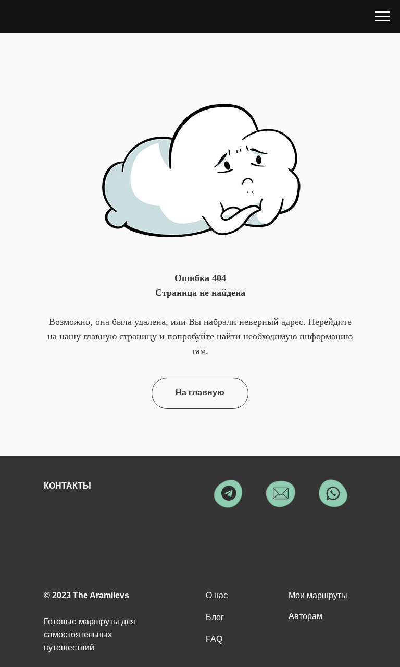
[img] (176, 493)
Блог (215, 617)
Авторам (305, 616)
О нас (217, 595)
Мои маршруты (318, 595)
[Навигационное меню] (382, 16)
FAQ (214, 639)
